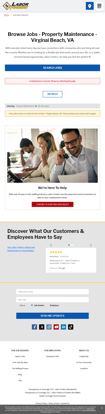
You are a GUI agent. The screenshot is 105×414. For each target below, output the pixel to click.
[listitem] (26, 106)
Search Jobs (52, 67)
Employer (54, 305)
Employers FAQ (52, 356)
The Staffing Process (20, 368)
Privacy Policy (47, 412)
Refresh (52, 94)
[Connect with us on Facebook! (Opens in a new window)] (34, 327)
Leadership (83, 356)
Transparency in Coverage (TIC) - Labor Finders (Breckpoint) (52, 389)
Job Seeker (39, 305)
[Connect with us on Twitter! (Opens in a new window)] (41, 327)
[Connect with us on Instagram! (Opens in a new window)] (49, 327)
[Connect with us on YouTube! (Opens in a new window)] (56, 327)
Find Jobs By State (20, 362)
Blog (20, 374)
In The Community (84, 362)
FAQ (20, 380)
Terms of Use (53, 403)
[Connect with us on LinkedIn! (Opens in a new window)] (63, 327)
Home (6, 15)
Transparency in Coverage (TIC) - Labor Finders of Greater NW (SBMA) (52, 392)
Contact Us (64, 403)
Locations (84, 368)
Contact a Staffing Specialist (52, 204)
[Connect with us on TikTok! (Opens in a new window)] (70, 327)
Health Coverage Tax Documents (52, 396)
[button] (51, 245)
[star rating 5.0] (71, 252)
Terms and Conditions (89, 410)
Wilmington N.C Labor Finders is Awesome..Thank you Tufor (65, 262)
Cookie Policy (90, 408)
